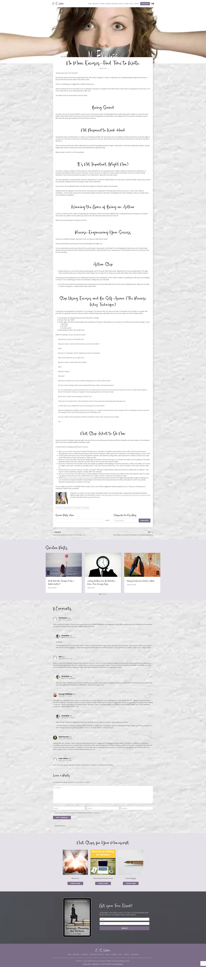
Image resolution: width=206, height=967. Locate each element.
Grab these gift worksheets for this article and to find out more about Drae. (125, 495)
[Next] (157, 573)
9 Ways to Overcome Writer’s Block (140, 580)
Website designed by (112, 964)
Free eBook (145, 3)
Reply (150, 618)
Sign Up (125, 928)
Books (121, 3)
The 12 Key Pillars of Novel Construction (79, 478)
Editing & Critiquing (112, 3)
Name (56, 808)
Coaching (102, 3)
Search (107, 520)
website (89, 497)
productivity (67, 507)
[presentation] (64, 565)
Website (124, 808)
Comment (57, 788)
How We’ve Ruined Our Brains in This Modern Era (69, 533)
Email (90, 808)
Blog (131, 3)
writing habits (77, 507)
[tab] (99, 594)
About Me (95, 3)
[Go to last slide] (48, 573)
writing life (86, 507)
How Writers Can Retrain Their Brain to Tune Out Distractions (133, 533)
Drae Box (59, 507)
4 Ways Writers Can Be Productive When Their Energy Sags (101, 582)
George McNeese (66, 694)
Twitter (98, 497)
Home (90, 3)
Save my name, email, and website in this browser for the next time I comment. (77, 813)
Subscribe (144, 520)
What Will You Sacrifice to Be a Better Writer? (61, 582)
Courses (126, 3)
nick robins (63, 758)
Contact (136, 3)
